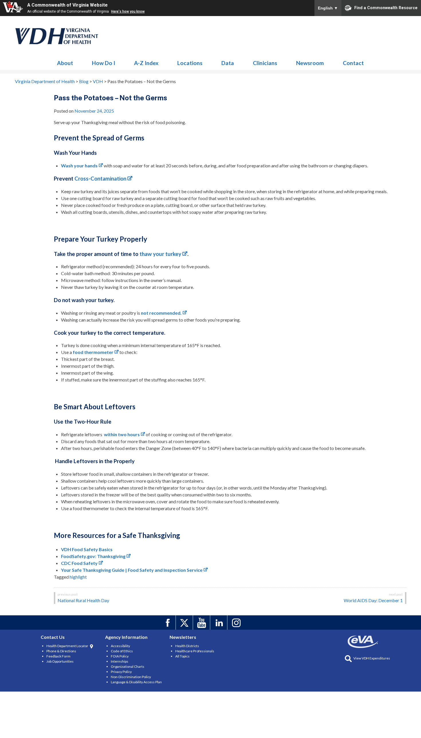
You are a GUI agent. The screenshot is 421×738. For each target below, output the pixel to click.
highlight (78, 577)
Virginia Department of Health (57, 36)
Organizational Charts (127, 666)
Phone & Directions (61, 651)
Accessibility (120, 646)
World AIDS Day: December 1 (373, 600)
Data (227, 63)
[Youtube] (202, 622)
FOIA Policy (120, 656)
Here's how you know (128, 11)
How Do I (103, 63)
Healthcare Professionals (194, 651)
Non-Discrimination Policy (131, 677)
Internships (119, 661)
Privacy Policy (121, 672)
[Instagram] (237, 622)
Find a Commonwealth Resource (386, 7)
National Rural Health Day (83, 600)
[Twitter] (185, 622)
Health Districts (187, 646)
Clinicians (265, 63)
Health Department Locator (67, 646)
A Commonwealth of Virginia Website (67, 5)
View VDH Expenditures (371, 658)
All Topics (182, 656)
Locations (189, 63)
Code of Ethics (122, 651)
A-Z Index (146, 63)
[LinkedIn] (219, 622)
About (65, 63)
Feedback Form (58, 656)
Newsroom (310, 63)
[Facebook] (168, 622)
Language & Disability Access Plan (136, 682)
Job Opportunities (60, 661)
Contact (353, 63)
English (328, 8)
